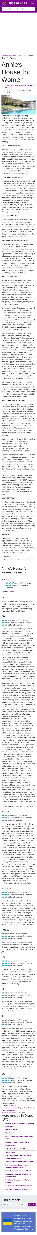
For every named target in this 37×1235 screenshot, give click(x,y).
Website (10, 88)
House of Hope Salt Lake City (12, 1113)
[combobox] (18, 9)
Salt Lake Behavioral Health (15, 1149)
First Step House (11, 1129)
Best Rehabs (17, 3)
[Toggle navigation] (32, 3)
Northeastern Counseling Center (17, 1189)
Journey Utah (10, 1152)
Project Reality (10, 1145)
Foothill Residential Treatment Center (18, 1171)
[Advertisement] (18, 32)
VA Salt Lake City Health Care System (18, 1186)
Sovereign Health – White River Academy (20, 1161)
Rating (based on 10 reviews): (16, 85)
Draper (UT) (22, 56)
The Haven (9, 1133)
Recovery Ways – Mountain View (17, 1142)
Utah (14, 56)
